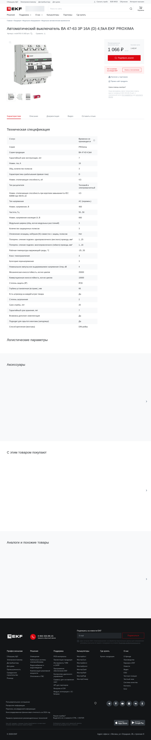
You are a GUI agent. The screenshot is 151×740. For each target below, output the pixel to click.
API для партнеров (61, 685)
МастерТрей (81, 669)
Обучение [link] (124, 2)
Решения (11, 15)
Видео (126, 669)
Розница (10, 678)
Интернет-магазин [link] (137, 2)
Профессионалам (15, 651)
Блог (125, 689)
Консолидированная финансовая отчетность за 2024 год (28, 712)
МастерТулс (81, 660)
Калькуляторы (53, 15)
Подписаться (104, 426)
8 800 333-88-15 (45, 636)
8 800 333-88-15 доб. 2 (128, 93)
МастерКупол (82, 666)
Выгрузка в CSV (60, 688)
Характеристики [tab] (14, 116)
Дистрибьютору (44, 2)
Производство (129, 660)
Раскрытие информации (15, 705)
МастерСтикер (82, 679)
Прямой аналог (84, 554)
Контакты (127, 686)
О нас (38, 15)
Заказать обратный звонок (47, 638)
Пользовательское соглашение (18, 702)
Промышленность (14, 669)
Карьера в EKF (129, 663)
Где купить (81, 15)
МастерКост (81, 656)
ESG (125, 673)
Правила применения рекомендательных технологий (26, 718)
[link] (109, 703)
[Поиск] (131, 9)
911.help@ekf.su (127, 95)
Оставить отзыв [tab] (89, 116)
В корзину (20, 426)
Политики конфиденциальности (129, 643)
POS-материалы (60, 656)
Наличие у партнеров (119, 77)
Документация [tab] (53, 116)
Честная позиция (130, 676)
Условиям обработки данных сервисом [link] (17, 724)
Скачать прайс (102, 2)
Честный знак (129, 679)
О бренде (127, 656)
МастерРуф (81, 676)
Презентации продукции (63, 660)
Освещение (34, 656)
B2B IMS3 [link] (114, 2)
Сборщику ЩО (12, 2)
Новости (127, 666)
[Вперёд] (146, 401)
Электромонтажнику (28, 2)
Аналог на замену (17, 554)
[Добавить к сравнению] (41, 426)
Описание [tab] (33, 116)
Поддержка (24, 15)
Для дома (56, 2)
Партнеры (67, 15)
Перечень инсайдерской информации (20, 709)
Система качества (131, 682)
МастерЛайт (81, 673)
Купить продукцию (107, 656)
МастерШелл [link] (82, 663)
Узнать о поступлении (131, 70)
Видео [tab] (70, 116)
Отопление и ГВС (37, 676)
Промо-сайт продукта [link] (119, 81)
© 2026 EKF (12, 734)
